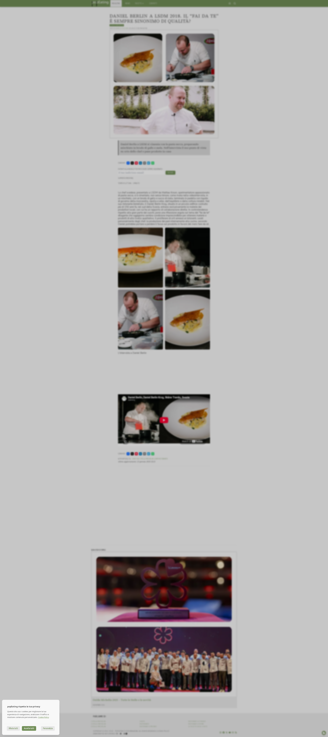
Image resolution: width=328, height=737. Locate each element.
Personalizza (48, 728)
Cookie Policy (43, 717)
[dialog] (30, 717)
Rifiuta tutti (13, 728)
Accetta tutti (29, 728)
